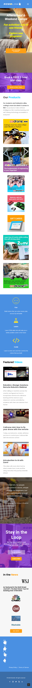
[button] (28, 4)
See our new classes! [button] (13, 64)
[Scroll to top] (28, 684)
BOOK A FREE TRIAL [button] (16, 112)
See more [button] (16, 656)
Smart (26, 52)
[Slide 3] (18, 541)
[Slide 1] (15, 96)
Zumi (9, 45)
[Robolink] (12, 4)
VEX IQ (21, 48)
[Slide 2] (17, 96)
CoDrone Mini (12, 41)
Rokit (22, 52)
